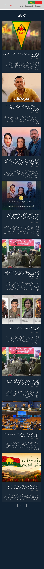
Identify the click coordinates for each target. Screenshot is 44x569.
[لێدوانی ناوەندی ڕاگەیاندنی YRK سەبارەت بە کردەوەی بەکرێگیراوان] (21, 35)
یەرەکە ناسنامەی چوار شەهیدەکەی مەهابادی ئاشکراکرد (24, 328)
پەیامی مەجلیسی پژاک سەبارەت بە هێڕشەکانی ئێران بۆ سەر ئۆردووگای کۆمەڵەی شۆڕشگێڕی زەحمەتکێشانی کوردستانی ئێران (21, 273)
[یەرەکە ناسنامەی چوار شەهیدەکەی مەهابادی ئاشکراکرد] (21, 309)
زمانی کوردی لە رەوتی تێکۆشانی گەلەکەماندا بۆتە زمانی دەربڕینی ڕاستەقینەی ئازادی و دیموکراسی (23, 487)
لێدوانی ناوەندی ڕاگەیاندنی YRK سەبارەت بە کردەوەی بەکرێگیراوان (21, 55)
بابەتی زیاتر (22, 506)
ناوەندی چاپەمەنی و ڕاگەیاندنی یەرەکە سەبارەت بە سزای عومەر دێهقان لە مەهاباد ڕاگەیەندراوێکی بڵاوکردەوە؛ (22, 107)
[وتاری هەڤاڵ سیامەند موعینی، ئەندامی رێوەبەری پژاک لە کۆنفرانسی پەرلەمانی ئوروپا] (21, 415)
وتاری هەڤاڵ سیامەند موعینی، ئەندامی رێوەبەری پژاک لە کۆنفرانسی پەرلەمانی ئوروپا (21, 434)
